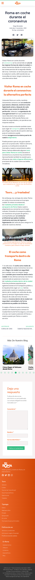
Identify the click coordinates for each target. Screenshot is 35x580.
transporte (15, 129)
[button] (13, 35)
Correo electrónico (13, 439)
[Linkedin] (9, 475)
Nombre (10, 432)
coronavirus (8, 63)
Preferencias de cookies (9, 536)
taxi (21, 288)
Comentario (11, 409)
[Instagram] (12, 475)
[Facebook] (3, 475)
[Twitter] (6, 475)
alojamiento (12, 138)
